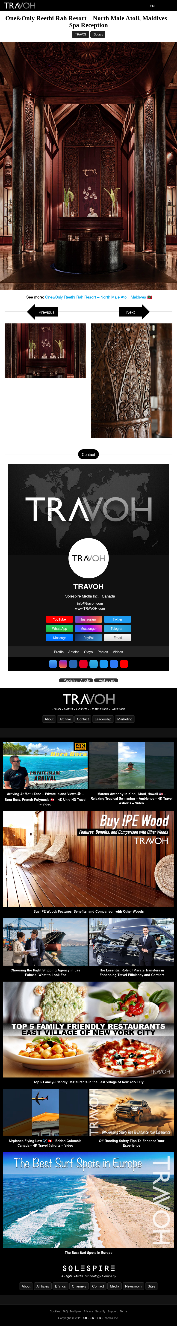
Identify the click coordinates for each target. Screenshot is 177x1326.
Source (98, 34)
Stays (88, 651)
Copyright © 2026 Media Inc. (88, 1318)
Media (114, 1286)
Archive (65, 718)
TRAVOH (81, 34)
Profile (59, 651)
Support (113, 1311)
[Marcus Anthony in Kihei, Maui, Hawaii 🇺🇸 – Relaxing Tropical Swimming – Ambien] (131, 787)
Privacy (88, 1311)
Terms (123, 1311)
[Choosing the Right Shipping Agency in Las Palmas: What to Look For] (45, 964)
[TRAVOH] (88, 699)
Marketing (124, 718)
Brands (60, 1286)
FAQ (65, 1311)
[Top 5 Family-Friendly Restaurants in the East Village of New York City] (88, 1076)
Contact (83, 718)
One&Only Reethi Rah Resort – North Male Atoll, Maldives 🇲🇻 (98, 297)
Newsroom (133, 1286)
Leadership (103, 718)
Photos (102, 651)
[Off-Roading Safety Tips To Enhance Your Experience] (131, 1134)
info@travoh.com (90, 603)
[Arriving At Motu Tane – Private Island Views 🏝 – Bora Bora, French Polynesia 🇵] (45, 787)
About (49, 718)
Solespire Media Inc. (82, 596)
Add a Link (107, 680)
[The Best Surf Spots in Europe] (88, 1246)
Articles (74, 651)
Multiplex (75, 1311)
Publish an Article (77, 680)
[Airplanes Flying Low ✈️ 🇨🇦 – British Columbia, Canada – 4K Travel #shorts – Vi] (45, 1134)
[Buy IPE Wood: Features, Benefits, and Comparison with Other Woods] (88, 905)
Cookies (55, 1311)
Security (100, 1311)
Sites (151, 1286)
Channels (79, 1286)
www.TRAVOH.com (90, 608)
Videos (118, 651)
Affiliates (42, 1286)
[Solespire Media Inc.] (88, 1268)
